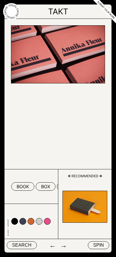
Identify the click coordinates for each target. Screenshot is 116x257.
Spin (98, 245)
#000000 (14, 221)
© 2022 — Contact (8, 227)
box (45, 186)
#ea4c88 (47, 221)
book (23, 186)
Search (22, 245)
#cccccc (39, 221)
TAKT (58, 11)
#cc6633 (31, 221)
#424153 (22, 221)
